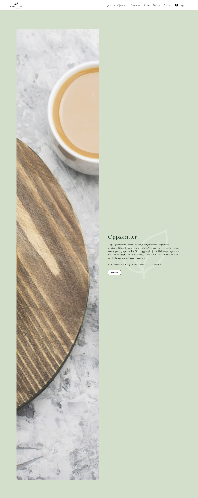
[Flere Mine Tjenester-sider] (127, 5)
